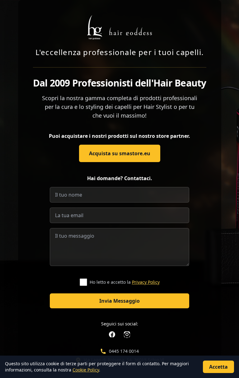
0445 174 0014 (124, 351)
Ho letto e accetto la (125, 282)
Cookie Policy (86, 370)
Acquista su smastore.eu (119, 153)
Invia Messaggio (119, 300)
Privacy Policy (146, 282)
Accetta (218, 366)
